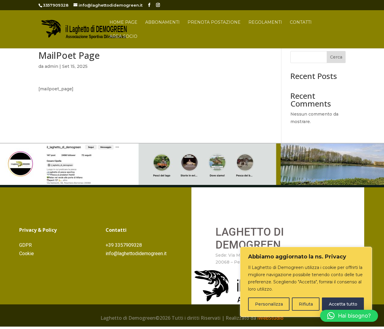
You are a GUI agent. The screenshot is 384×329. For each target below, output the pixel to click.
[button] (349, 316)
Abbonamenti (162, 22)
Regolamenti (265, 22)
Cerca (336, 57)
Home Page (123, 22)
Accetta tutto (343, 304)
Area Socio (123, 36)
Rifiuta (306, 304)
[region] (306, 282)
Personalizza (269, 304)
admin (51, 66)
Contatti (301, 22)
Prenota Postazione (214, 22)
